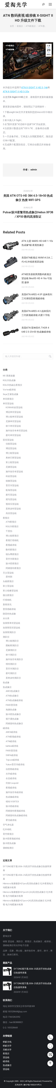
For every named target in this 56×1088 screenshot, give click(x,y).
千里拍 (9, 531)
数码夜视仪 (11, 549)
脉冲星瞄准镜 (12, 806)
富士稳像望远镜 (10, 590)
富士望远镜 (8, 586)
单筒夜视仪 (8, 399)
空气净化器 (8, 824)
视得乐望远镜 (12, 504)
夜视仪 (6, 518)
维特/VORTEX (12, 801)
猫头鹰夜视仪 (12, 554)
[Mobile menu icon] (50, 4)
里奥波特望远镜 (13, 508)
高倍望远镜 (11, 513)
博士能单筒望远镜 (14, 416)
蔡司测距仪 (11, 673)
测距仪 (6, 637)
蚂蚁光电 (7, 1042)
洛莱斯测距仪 (9, 632)
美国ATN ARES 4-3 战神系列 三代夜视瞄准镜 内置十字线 (36, 313)
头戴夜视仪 (8, 581)
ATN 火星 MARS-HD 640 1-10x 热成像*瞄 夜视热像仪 (37, 243)
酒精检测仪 (8, 848)
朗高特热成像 (9, 613)
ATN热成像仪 (12, 695)
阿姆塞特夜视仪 (13, 568)
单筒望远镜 (8, 403)
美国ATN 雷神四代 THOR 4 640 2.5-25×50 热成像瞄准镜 (36, 329)
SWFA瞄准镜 (12, 755)
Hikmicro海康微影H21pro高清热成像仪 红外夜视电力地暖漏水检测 (28, 885)
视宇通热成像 (12, 719)
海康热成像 (11, 709)
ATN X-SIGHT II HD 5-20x (16, 91)
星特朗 (9, 576)
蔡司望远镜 (11, 494)
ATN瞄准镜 (10, 50)
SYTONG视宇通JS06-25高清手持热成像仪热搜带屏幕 (27, 877)
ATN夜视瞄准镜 (13, 736)
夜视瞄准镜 (11, 545)
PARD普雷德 (11, 705)
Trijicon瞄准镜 (12, 760)
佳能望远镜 (11, 443)
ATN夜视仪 (10, 46)
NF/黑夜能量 (9, 375)
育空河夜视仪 (12, 559)
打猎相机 (7, 600)
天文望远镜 (8, 573)
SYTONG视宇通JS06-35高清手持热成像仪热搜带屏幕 (27, 868)
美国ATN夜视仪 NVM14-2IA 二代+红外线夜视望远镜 (37, 259)
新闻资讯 (7, 604)
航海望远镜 (11, 490)
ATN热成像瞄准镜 (14, 700)
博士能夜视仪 (12, 535)
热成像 (6, 682)
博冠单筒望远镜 (13, 412)
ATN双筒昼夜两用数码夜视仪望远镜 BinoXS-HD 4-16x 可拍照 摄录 (37, 278)
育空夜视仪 (8, 834)
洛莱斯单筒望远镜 (11, 623)
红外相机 (7, 829)
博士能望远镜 (12, 453)
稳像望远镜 (11, 481)
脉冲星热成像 (9, 843)
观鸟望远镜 (11, 499)
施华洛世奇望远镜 (14, 471)
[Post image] (11, 245)
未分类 (6, 618)
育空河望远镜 (12, 485)
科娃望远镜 (11, 476)
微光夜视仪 (8, 595)
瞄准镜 (6, 728)
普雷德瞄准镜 (9, 609)
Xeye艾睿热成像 (10, 394)
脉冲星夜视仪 (12, 563)
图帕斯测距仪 (12, 645)
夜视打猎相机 (12, 540)
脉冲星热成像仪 (13, 714)
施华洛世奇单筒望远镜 (16, 430)
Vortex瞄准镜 (9, 389)
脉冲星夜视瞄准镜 (11, 838)
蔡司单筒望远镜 (13, 435)
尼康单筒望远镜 (13, 421)
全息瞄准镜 (11, 778)
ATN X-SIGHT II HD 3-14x (34, 87)
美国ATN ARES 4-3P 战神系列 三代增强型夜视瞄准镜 (37, 296)
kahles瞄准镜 (12, 746)
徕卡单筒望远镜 (13, 426)
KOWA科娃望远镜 (14, 407)
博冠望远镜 (11, 448)
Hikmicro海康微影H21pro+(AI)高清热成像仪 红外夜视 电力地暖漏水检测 (27, 902)
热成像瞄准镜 (12, 797)
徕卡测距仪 (11, 654)
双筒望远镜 (8, 440)
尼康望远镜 (11, 467)
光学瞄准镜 (11, 773)
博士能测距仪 (12, 641)
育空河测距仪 (12, 668)
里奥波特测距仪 (13, 678)
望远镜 (6, 1057)
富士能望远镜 (12, 462)
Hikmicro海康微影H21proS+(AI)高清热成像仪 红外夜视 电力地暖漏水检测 (28, 894)
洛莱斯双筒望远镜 (11, 627)
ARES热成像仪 (13, 691)
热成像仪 (7, 687)
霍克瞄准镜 (11, 820)
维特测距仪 (11, 664)
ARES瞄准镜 (11, 732)
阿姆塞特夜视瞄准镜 (15, 811)
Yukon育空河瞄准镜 (15, 764)
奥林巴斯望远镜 (13, 457)
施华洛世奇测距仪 (14, 659)
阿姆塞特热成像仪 (14, 723)
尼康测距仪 (11, 650)
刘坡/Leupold (12, 783)
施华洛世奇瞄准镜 (14, 792)
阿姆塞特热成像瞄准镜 (16, 815)
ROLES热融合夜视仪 (12, 385)
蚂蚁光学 (7, 1045)
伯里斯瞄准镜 (12, 769)
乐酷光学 (7, 1049)
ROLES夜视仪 (12, 526)
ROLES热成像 (9, 380)
